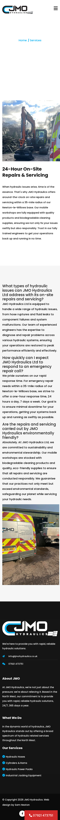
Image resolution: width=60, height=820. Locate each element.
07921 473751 (15, 663)
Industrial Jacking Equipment (23, 775)
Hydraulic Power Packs (19, 769)
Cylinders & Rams (16, 763)
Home (23, 40)
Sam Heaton (22, 804)
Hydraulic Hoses (15, 756)
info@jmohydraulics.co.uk (22, 656)
